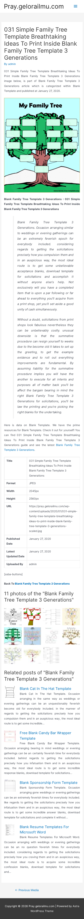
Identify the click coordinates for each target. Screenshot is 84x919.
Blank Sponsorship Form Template (49, 782)
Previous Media (27, 890)
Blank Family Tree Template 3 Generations (42, 583)
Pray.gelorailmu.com (34, 6)
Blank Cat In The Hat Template (45, 688)
